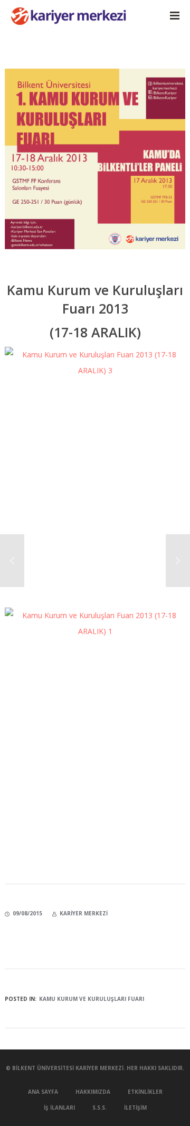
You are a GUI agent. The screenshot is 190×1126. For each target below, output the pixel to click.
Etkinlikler (145, 1091)
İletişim (135, 1107)
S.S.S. (99, 1107)
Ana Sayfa (43, 1091)
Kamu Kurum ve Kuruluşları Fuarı (91, 998)
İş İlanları (59, 1107)
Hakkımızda (92, 1091)
